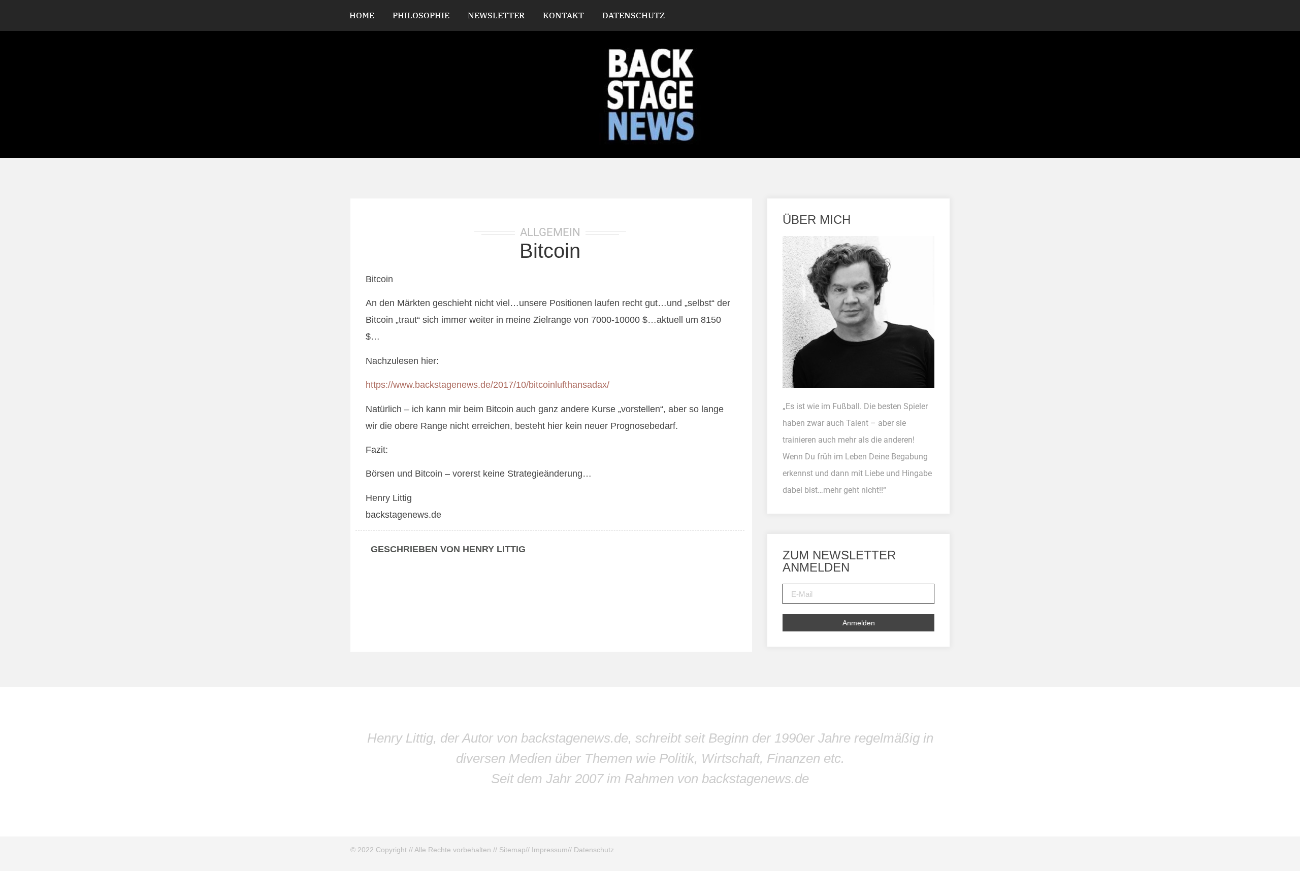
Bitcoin (549, 251)
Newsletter (496, 15)
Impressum (550, 850)
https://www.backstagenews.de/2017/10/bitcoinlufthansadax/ (487, 385)
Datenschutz (633, 15)
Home (361, 15)
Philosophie (421, 15)
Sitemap (512, 850)
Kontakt (563, 15)
